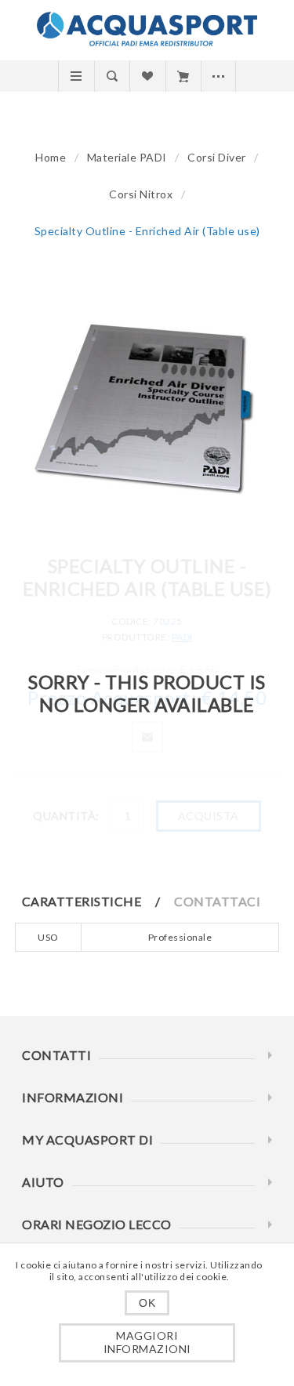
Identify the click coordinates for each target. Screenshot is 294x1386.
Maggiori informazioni (147, 1342)
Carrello (183, 76)
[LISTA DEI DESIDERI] (147, 76)
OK (147, 1303)
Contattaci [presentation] (217, 901)
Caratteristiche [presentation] (82, 901)
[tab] (97, 901)
